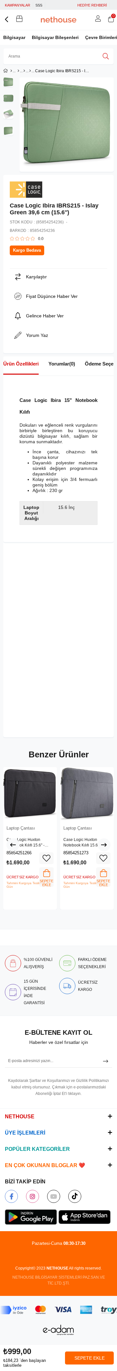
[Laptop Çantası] (30, 70)
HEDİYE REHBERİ (92, 5)
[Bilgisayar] (18, 70)
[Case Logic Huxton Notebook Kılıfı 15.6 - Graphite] (87, 794)
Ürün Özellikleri (21, 363)
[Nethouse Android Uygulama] (31, 1217)
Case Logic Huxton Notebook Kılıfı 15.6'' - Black (25, 842)
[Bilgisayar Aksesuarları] (24, 70)
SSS (38, 5)
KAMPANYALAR (17, 5)
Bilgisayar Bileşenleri (55, 37)
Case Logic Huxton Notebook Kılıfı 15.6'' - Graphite (82, 842)
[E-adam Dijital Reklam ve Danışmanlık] (58, 1330)
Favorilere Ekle (46, 858)
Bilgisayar (14, 37)
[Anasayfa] (11, 70)
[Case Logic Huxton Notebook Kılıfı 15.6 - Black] (30, 794)
